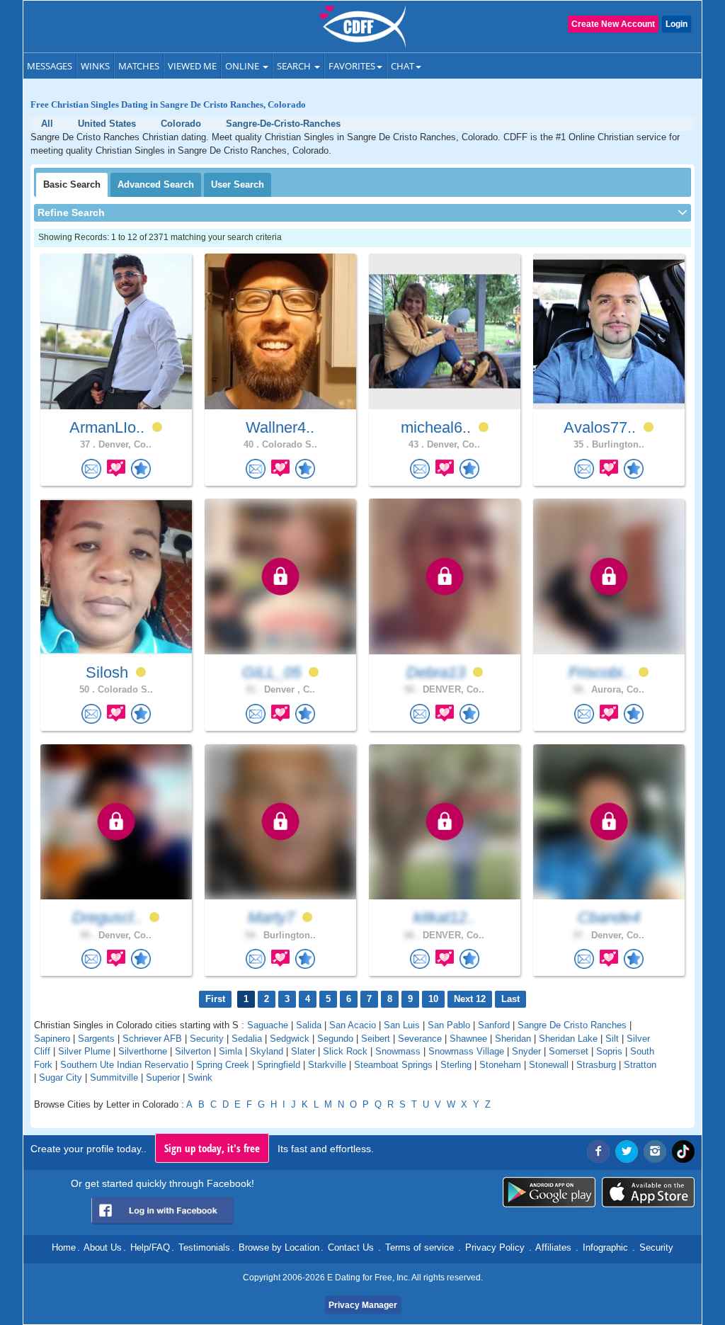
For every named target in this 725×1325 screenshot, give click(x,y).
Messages (49, 65)
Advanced (156, 184)
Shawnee (468, 1038)
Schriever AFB (152, 1038)
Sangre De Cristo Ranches (572, 1025)
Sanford (494, 1025)
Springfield (278, 1064)
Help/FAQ (150, 1247)
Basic (72, 184)
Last (510, 999)
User (237, 184)
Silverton (193, 1051)
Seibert (375, 1038)
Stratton (640, 1064)
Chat (402, 65)
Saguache (267, 1025)
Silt (612, 1038)
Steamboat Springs (393, 1064)
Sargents (96, 1038)
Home (64, 1247)
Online (243, 65)
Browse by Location (279, 1247)
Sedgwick (289, 1038)
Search (295, 65)
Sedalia (247, 1038)
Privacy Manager (363, 1305)
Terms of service (419, 1247)
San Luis (402, 1025)
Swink (200, 1077)
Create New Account (613, 24)
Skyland (266, 1051)
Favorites (352, 65)
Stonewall (549, 1064)
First (215, 999)
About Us (103, 1247)
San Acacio (352, 1025)
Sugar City (60, 1077)
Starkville (327, 1064)
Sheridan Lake (568, 1038)
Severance (420, 1038)
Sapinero (52, 1038)
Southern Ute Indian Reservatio (124, 1064)
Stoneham (500, 1064)
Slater (303, 1051)
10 (433, 999)
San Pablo (449, 1025)
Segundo (335, 1038)
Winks (95, 65)
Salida (308, 1025)
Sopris (609, 1051)
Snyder (526, 1051)
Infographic (605, 1247)
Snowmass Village (466, 1051)
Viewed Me (192, 65)
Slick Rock (345, 1051)
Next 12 (470, 999)
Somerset (568, 1051)
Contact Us (351, 1247)
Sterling (456, 1064)
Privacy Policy (495, 1247)
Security (207, 1038)
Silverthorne (142, 1051)
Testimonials (204, 1247)
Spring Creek (222, 1064)
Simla (230, 1051)
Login (676, 24)
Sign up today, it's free (212, 1148)
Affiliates (553, 1247)
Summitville (114, 1077)
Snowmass (398, 1051)
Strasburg (596, 1064)
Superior (163, 1077)
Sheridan (513, 1038)
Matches (138, 65)
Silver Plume (84, 1051)
